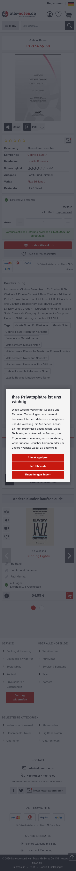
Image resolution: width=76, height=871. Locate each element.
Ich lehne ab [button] (38, 466)
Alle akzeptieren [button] (38, 457)
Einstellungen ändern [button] (38, 474)
